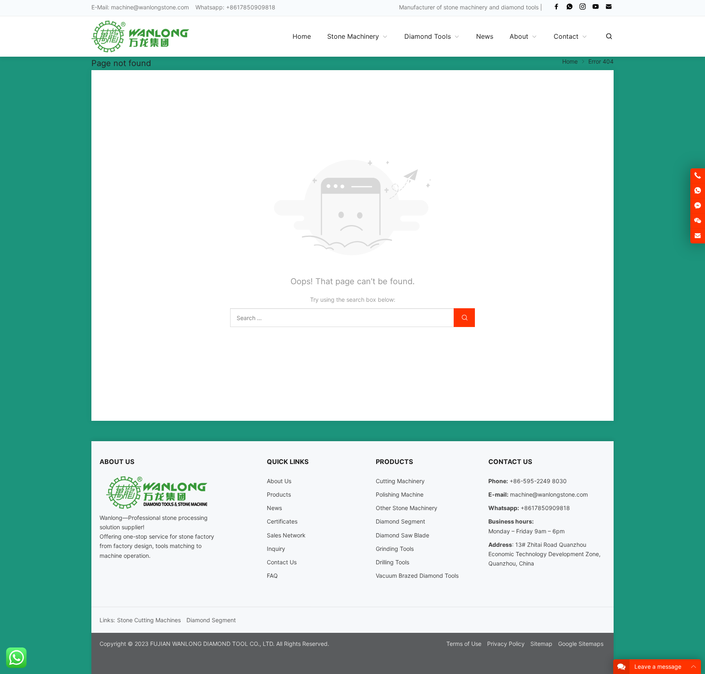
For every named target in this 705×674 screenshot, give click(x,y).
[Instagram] (583, 8)
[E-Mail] (609, 8)
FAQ (272, 575)
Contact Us (282, 562)
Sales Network (286, 535)
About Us (279, 480)
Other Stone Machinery (406, 507)
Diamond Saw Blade (402, 535)
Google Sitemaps (580, 643)
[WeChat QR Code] (697, 221)
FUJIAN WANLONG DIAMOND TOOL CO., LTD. (212, 643)
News (274, 507)
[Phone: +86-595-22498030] (697, 175)
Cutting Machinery (400, 480)
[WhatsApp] (569, 8)
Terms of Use (463, 643)
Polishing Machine (399, 494)
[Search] (609, 36)
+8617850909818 (545, 507)
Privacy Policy (506, 643)
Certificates (282, 521)
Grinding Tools (395, 548)
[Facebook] (556, 8)
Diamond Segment (400, 521)
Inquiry (276, 548)
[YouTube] (596, 8)
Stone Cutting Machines (149, 620)
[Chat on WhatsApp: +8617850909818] (697, 190)
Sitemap (541, 643)
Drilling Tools (392, 562)
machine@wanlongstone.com (150, 7)
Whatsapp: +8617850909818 (235, 7)
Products (279, 494)
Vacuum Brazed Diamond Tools (417, 575)
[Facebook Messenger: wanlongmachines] (697, 206)
